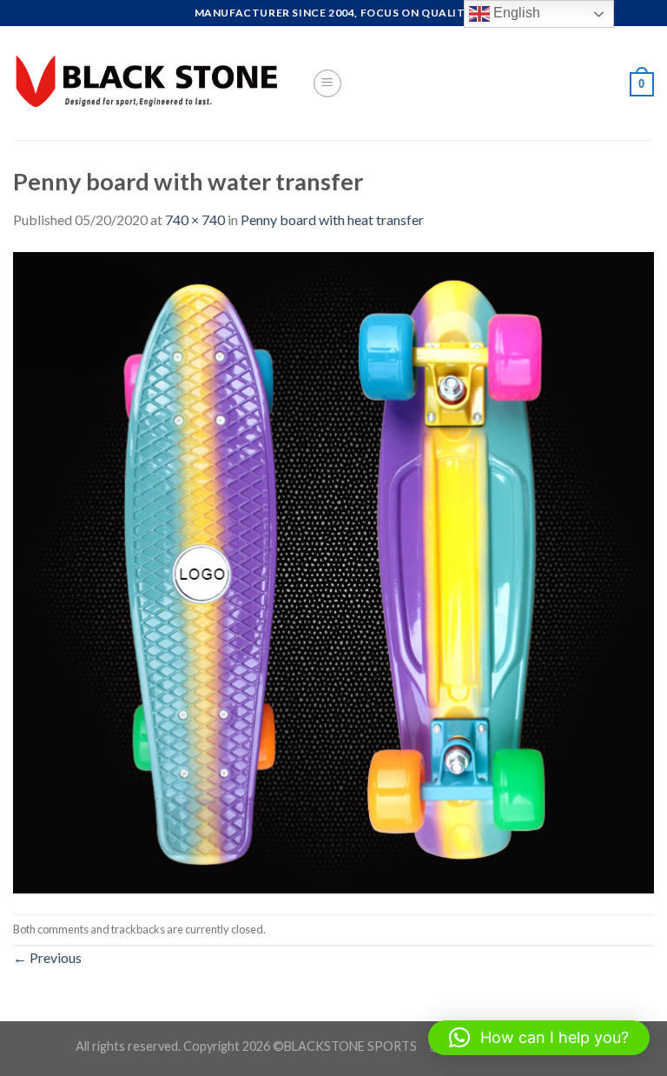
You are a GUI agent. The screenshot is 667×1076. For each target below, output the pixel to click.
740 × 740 (195, 219)
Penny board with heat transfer (332, 219)
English (515, 12)
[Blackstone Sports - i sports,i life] (149, 83)
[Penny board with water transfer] (333, 570)
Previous (47, 957)
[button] (539, 1037)
